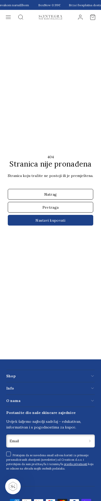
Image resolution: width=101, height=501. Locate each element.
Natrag (50, 194)
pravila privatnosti (75, 464)
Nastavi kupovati (50, 220)
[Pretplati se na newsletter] (90, 441)
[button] (8, 17)
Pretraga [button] (50, 207)
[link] (80, 17)
